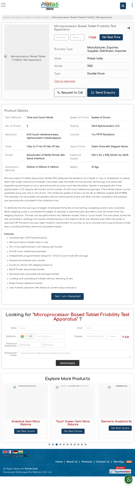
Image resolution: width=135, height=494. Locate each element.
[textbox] (77, 37)
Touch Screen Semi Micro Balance (70, 423)
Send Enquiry (105, 92)
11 (86, 444)
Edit (93, 37)
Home (6, 17)
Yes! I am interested (67, 296)
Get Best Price (111, 37)
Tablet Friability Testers (37, 17)
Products (17, 17)
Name (14, 328)
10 (82, 444)
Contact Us (103, 462)
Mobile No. (11, 336)
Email (79, 328)
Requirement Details (11, 354)
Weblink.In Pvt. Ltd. (42, 472)
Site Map (118, 462)
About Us (72, 462)
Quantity (78, 336)
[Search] (123, 5)
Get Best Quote (23, 431)
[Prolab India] (50, 6)
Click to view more (64, 81)
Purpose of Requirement (11, 344)
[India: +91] (22, 336)
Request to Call (71, 92)
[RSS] (129, 462)
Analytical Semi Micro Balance (23, 423)
